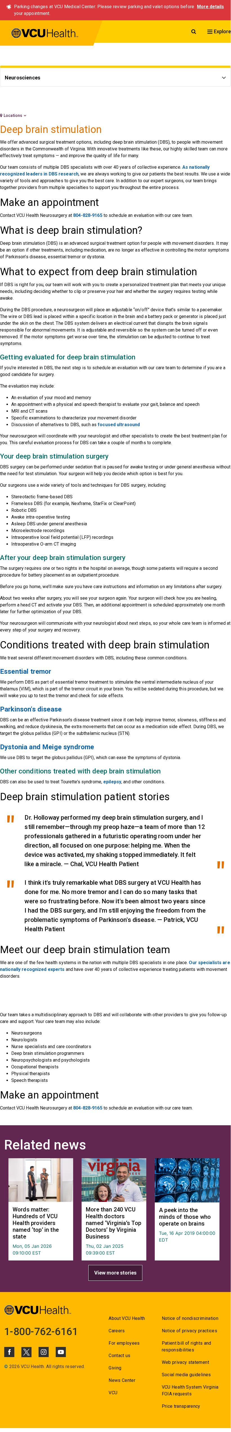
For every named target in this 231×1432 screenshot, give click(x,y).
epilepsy (112, 781)
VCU (113, 1392)
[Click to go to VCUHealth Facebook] (9, 1352)
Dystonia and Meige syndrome (47, 747)
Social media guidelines (186, 1374)
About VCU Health (127, 1318)
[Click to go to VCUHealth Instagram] (44, 1352)
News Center (122, 1380)
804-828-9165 (87, 215)
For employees (124, 1343)
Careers (117, 1330)
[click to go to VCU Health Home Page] (45, 34)
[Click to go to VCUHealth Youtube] (61, 1352)
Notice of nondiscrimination (190, 1318)
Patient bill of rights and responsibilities (186, 1346)
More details (210, 6)
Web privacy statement (185, 1362)
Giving (115, 1368)
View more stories (115, 1273)
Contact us (119, 1355)
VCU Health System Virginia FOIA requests (190, 1390)
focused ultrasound (119, 424)
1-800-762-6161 (41, 1332)
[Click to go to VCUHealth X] (26, 1352)
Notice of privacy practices (189, 1330)
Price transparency (181, 1406)
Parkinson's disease (31, 709)
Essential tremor (25, 671)
